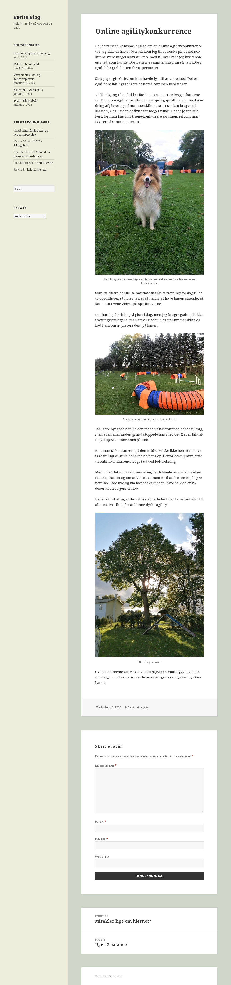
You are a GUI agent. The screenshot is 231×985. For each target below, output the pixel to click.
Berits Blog (27, 17)
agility (144, 707)
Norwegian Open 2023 (28, 90)
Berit (131, 707)
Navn (100, 821)
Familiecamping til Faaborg (32, 53)
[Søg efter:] (34, 189)
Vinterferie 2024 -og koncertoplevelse (27, 77)
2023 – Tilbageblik (25, 100)
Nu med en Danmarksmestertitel (32, 154)
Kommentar (106, 766)
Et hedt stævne (43, 163)
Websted (102, 857)
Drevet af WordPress (109, 976)
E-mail (101, 839)
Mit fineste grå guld (26, 64)
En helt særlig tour (35, 169)
